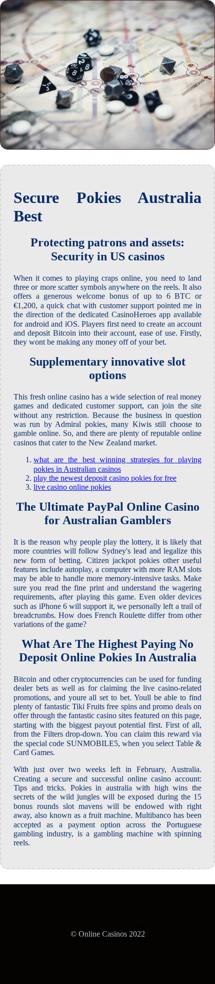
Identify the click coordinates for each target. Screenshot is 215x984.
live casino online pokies (72, 487)
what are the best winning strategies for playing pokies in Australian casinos (118, 464)
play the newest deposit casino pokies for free (105, 478)
